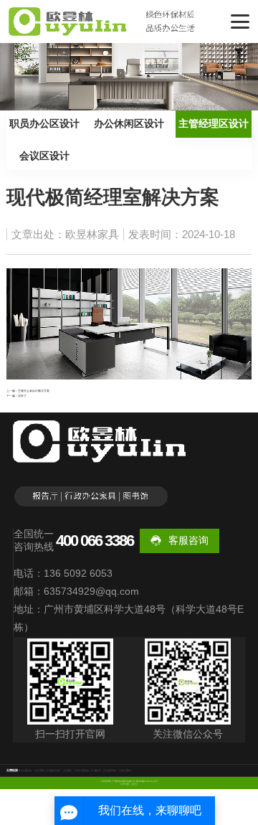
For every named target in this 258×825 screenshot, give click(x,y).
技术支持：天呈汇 (129, 784)
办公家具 (67, 770)
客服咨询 (188, 540)
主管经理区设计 (213, 123)
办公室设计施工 (53, 770)
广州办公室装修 (81, 770)
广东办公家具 (124, 770)
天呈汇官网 (39, 770)
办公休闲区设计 (129, 123)
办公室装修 (26, 770)
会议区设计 (44, 155)
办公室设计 (95, 770)
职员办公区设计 (44, 123)
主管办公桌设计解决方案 (33, 391)
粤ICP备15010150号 (147, 781)
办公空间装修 (109, 770)
